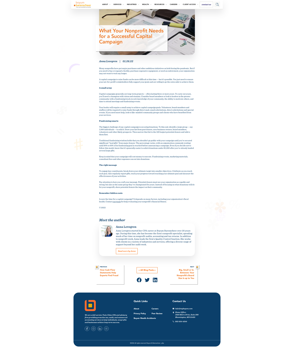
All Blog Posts (147, 270)
